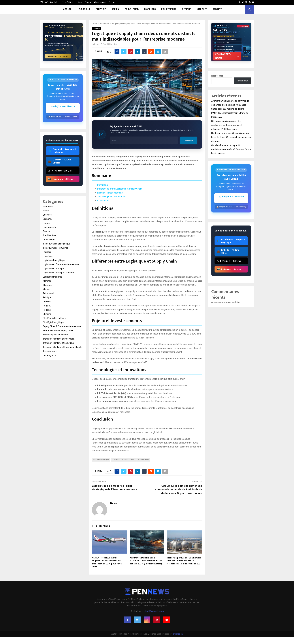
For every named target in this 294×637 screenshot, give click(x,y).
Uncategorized (50, 355)
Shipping (101, 9)
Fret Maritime (49, 235)
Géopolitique (49, 239)
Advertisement (100, 2)
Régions (186, 9)
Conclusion (103, 200)
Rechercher (217, 76)
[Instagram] (147, 619)
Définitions (102, 185)
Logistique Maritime (52, 277)
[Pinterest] (156, 619)
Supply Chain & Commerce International (62, 326)
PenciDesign (177, 634)
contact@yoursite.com (153, 611)
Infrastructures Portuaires (55, 248)
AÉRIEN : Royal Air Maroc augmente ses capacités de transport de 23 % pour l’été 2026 (107, 562)
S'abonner (189, 140)
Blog (80, 2)
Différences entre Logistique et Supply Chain (119, 188)
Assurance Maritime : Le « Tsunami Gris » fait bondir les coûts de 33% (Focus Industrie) (146, 561)
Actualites (48, 206)
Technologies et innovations (111, 196)
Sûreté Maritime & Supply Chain (58, 330)
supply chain (143, 459)
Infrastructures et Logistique (56, 243)
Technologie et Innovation (55, 334)
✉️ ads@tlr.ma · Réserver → (63, 108)
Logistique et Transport (54, 268)
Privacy (88, 2)
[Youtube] (166, 619)
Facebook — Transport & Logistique (62, 150)
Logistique (84, 9)
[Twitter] (137, 619)
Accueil (67, 9)
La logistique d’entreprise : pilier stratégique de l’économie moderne (114, 488)
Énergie (46, 223)
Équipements (169, 9)
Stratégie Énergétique (53, 322)
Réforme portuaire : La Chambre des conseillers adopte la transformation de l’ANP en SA (184, 561)
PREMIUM (47, 301)
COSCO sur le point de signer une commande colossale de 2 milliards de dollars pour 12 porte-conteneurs (178, 490)
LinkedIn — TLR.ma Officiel (59, 161)
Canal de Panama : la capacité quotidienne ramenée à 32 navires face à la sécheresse (231, 149)
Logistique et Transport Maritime (58, 272)
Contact (112, 2)
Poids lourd (131, 9)
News (96, 44)
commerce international (123, 459)
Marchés (202, 9)
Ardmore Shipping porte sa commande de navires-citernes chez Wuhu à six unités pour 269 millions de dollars (230, 105)
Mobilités (150, 9)
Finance (46, 231)
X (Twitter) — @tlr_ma (60, 170)
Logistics (47, 252)
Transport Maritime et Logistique (58, 343)
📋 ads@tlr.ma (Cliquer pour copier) (62, 117)
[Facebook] (127, 619)
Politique (47, 297)
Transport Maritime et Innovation (59, 339)
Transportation (50, 351)
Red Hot (217, 9)
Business (47, 215)
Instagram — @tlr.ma (60, 178)
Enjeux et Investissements (110, 192)
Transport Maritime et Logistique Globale (62, 347)
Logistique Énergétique (54, 260)
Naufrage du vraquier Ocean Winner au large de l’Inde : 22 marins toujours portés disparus (231, 137)
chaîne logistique (101, 459)
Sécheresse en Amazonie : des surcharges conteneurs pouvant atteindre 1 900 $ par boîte (226, 125)
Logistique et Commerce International (61, 264)
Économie (96, 28)
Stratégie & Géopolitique (54, 318)
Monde (46, 289)
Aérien (115, 9)
